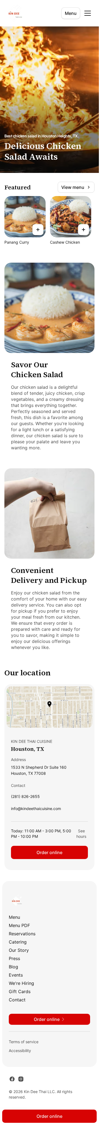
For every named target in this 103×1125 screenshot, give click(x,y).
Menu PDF (19, 925)
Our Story (19, 950)
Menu (71, 13)
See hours (81, 833)
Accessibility (20, 1050)
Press (14, 958)
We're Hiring (21, 983)
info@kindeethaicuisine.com (36, 810)
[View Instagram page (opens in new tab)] (21, 1079)
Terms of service (23, 1041)
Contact (17, 999)
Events (16, 975)
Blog (13, 966)
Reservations (22, 933)
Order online (49, 852)
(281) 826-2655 (25, 797)
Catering (18, 942)
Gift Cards (19, 991)
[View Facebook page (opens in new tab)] (12, 1079)
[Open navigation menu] (87, 13)
